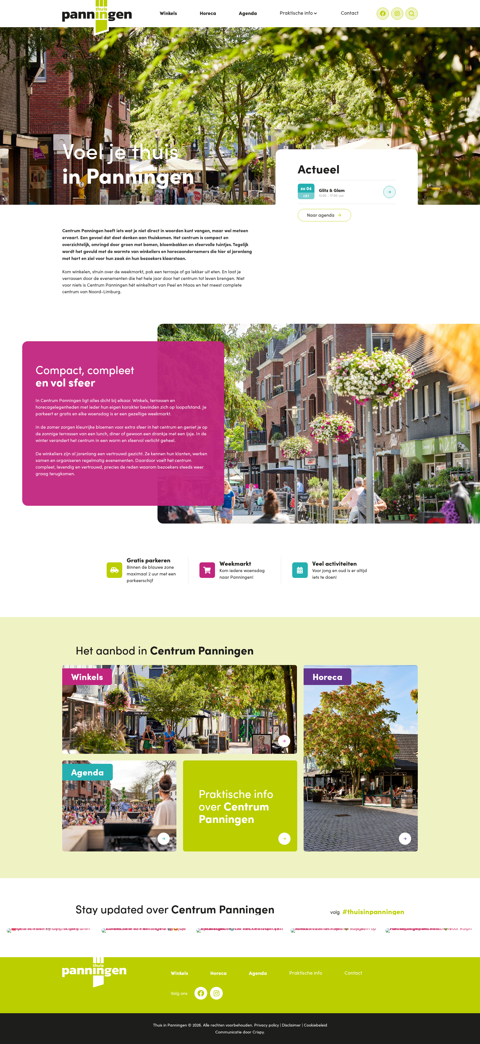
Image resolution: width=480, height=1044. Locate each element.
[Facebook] (383, 13)
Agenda (248, 12)
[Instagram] (397, 13)
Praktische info (296, 12)
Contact (350, 12)
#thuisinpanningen (373, 911)
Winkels (168, 12)
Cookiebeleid (315, 1025)
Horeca (208, 12)
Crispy (258, 1032)
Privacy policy (266, 1025)
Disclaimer (291, 1025)
